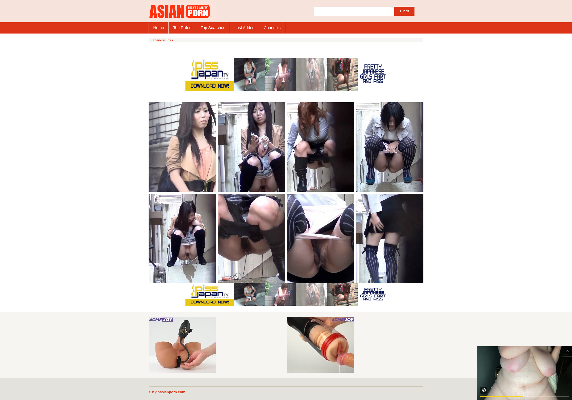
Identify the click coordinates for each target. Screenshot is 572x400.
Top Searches (213, 27)
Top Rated (182, 27)
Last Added (244, 27)
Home (158, 27)
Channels (272, 27)
